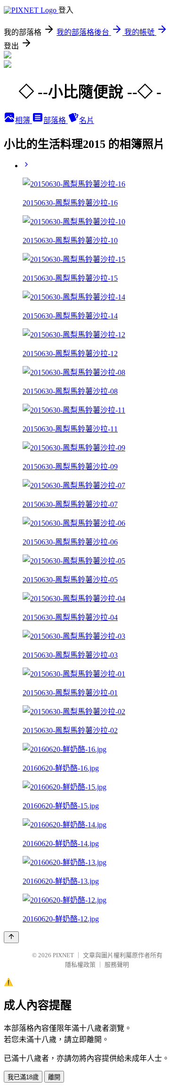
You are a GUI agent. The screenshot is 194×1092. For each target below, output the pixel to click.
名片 (86, 120)
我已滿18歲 (23, 1077)
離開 (54, 1077)
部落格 (55, 120)
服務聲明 (117, 964)
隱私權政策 (80, 964)
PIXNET (63, 955)
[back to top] (11, 937)
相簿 (23, 120)
